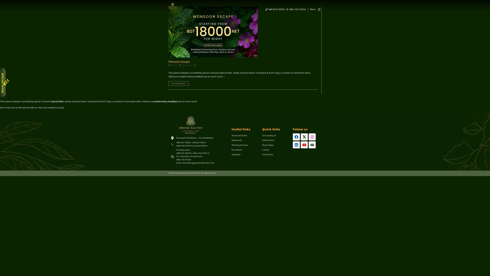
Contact (265, 150)
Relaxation (236, 154)
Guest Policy (267, 154)
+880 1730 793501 (200, 153)
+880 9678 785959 (276, 9)
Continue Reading (180, 83)
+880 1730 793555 (297, 9)
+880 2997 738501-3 (184, 142)
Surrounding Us (269, 135)
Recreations (237, 150)
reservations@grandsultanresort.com (198, 163)
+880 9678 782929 (183, 146)
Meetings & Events (240, 145)
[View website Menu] (319, 10)
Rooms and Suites (239, 135)
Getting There (268, 140)
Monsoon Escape (179, 62)
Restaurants (237, 140)
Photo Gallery (268, 145)
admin (174, 65)
